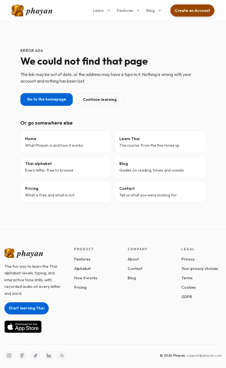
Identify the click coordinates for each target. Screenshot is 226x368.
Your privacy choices (199, 268)
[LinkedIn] (48, 355)
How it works (85, 277)
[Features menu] (138, 10)
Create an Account (192, 10)
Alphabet (82, 268)
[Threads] (22, 355)
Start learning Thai (26, 308)
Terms (187, 277)
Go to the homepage (46, 99)
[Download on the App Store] (23, 326)
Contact (135, 268)
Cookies (188, 287)
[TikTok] (35, 355)
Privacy (188, 259)
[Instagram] (9, 355)
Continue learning (100, 99)
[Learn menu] (108, 10)
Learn (98, 10)
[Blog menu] (159, 10)
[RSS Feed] (62, 355)
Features (125, 10)
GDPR (186, 296)
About (133, 259)
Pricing (80, 287)
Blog (150, 10)
